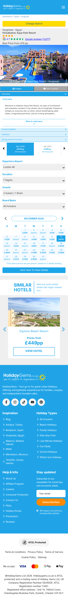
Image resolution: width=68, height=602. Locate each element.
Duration (7, 174)
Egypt (16, 16)
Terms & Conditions (15, 551)
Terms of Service (54, 551)
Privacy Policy (35, 551)
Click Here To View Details (34, 270)
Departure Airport (12, 161)
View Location (51, 88)
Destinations (7, 16)
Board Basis (9, 200)
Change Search (34, 23)
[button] (3, 64)
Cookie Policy (28, 557)
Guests (6, 187)
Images (18, 88)
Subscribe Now (51, 502)
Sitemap (42, 557)
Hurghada (25, 16)
